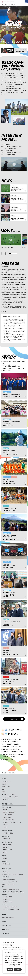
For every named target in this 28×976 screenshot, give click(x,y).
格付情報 (5, 827)
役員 (3, 789)
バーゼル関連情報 (7, 814)
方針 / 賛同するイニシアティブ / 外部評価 (12, 874)
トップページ (6, 5)
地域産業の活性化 (7, 897)
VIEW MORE (13, 719)
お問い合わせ (5, 933)
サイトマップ (5, 929)
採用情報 (4, 914)
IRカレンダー (6, 824)
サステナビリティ (6, 869)
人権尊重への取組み (8, 902)
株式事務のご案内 (7, 850)
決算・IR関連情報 (6, 807)
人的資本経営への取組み (9, 879)
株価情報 (5, 847)
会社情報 (4, 778)
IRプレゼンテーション (8, 819)
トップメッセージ (6, 781)
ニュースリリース (6, 925)
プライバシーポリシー (8, 942)
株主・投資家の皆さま (7, 804)
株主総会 (5, 852)
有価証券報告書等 (7, 817)
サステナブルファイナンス (8, 884)
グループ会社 (5, 799)
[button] (5, 253)
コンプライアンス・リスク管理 (10, 796)
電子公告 (5, 858)
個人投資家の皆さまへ (8, 833)
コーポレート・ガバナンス (9, 794)
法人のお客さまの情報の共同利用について (13, 947)
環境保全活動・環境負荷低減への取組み (13, 892)
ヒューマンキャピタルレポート (11, 882)
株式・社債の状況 (7, 845)
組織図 (3, 791)
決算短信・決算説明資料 (9, 812)
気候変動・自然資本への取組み (11, 889)
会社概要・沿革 (6, 786)
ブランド (4, 921)
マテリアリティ (6, 872)
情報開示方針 (6, 864)
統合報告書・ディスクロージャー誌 (12, 822)
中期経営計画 (6, 839)
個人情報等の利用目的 (8, 945)
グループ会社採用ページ (8, 917)
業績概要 (5, 809)
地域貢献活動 (6, 899)
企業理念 (4, 784)
